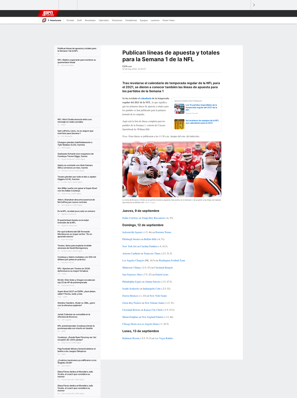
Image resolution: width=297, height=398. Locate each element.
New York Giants (158, 295)
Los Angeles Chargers (133, 260)
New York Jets (129, 246)
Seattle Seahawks (130, 288)
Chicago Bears (129, 323)
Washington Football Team (172, 260)
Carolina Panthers (149, 246)
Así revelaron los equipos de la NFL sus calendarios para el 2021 (202, 121)
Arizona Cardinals (131, 253)
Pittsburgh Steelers (131, 239)
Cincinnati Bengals (163, 267)
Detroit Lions (161, 274)
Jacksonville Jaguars (132, 232)
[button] (247, 13)
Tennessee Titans (152, 253)
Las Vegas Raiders (164, 338)
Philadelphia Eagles (132, 281)
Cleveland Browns (131, 309)
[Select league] (50, 5)
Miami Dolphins (130, 316)
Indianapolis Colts (152, 288)
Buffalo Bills (150, 239)
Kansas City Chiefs (153, 309)
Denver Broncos (130, 295)
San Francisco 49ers (132, 274)
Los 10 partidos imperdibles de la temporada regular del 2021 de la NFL (201, 107)
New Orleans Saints (154, 302)
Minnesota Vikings (131, 267)
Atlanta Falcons (152, 281)
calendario (145, 98)
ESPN (48, 13)
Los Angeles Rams (149, 323)
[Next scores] (254, 5)
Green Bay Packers (131, 302)
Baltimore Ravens (131, 338)
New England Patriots (152, 316)
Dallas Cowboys (130, 217)
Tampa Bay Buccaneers (153, 217)
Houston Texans (163, 232)
